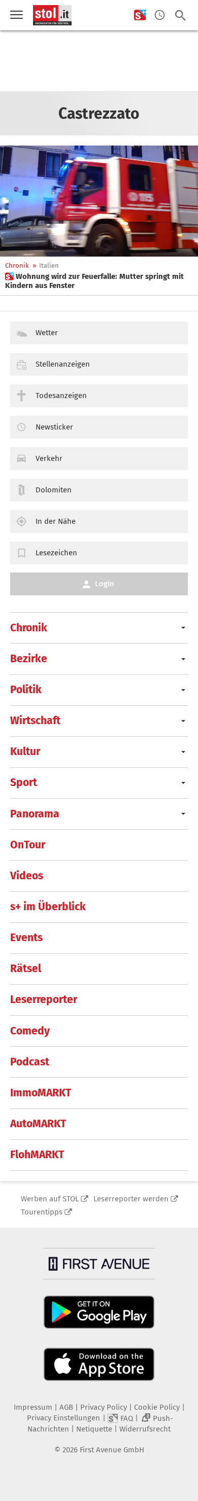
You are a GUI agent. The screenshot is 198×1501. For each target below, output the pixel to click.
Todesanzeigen (61, 395)
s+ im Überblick (48, 906)
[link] (99, 281)
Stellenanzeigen (63, 364)
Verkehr (49, 458)
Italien (49, 265)
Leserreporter (43, 999)
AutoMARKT (38, 1123)
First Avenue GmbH (112, 1449)
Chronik (17, 265)
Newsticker (54, 427)
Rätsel (25, 968)
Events (26, 937)
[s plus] (140, 15)
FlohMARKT (37, 1154)
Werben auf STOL (50, 1198)
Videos (26, 875)
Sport (23, 782)
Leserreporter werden (131, 1198)
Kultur (25, 751)
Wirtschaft (35, 720)
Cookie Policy (157, 1407)
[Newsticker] (160, 15)
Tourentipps (41, 1212)
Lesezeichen (56, 552)
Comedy (30, 1031)
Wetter (47, 332)
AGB (66, 1407)
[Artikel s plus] (99, 201)
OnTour (27, 844)
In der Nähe (56, 521)
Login (104, 583)
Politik (26, 689)
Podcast (29, 1061)
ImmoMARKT (40, 1092)
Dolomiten (54, 489)
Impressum (33, 1407)
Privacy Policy (103, 1407)
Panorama (34, 813)
